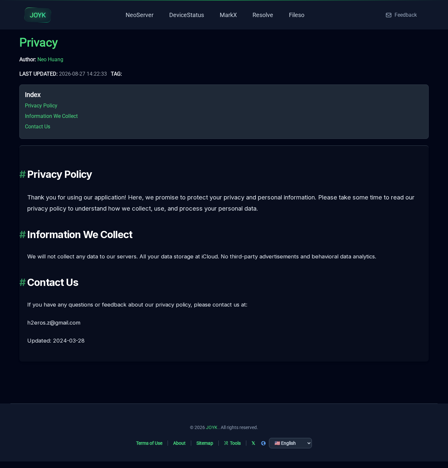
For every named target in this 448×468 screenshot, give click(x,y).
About (179, 443)
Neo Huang (50, 59)
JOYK (211, 427)
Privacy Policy (41, 106)
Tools (235, 443)
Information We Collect (51, 116)
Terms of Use (149, 443)
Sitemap (204, 443)
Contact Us (37, 126)
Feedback (406, 15)
